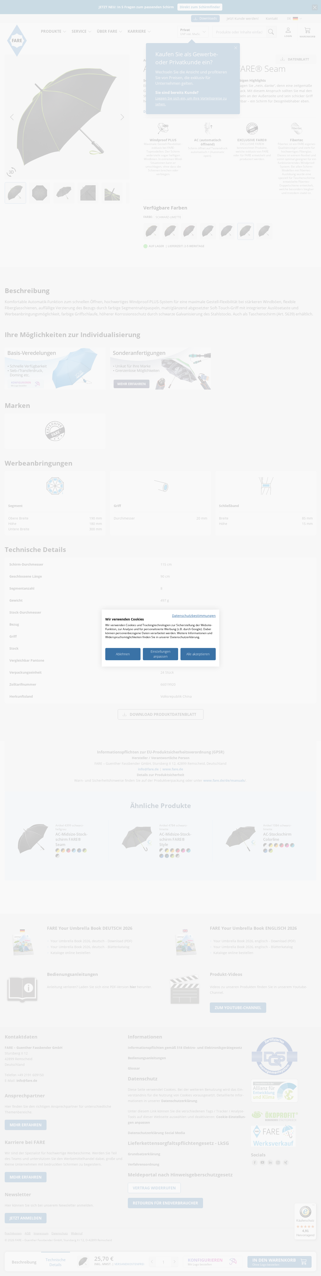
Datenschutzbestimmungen (194, 615)
